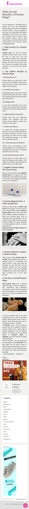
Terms (21, 504)
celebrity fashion (7, 409)
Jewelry (4, 357)
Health (5, 414)
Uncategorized (6, 439)
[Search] (26, 3)
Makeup (5, 419)
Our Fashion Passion (8, 421)
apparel (5, 401)
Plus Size (5, 426)
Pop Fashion (6, 429)
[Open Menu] (3, 3)
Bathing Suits (6, 404)
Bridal (4, 406)
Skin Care (5, 434)
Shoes (4, 431)
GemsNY (20, 342)
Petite (4, 424)
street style (6, 436)
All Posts (16, 391)
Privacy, (18, 504)
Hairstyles (5, 411)
